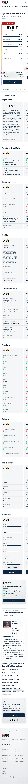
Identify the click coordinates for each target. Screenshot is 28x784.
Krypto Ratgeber (19, 758)
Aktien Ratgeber (19, 752)
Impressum (5, 780)
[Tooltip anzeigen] (21, 248)
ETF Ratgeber (19, 755)
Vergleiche (15, 6)
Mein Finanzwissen (7, 752)
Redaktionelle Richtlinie (5, 772)
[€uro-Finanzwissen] (5, 2)
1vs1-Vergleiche (6, 758)
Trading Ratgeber (20, 761)
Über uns (4, 768)
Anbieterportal (6, 6)
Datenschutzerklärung (8, 777)
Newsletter (5, 761)
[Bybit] (12, 27)
